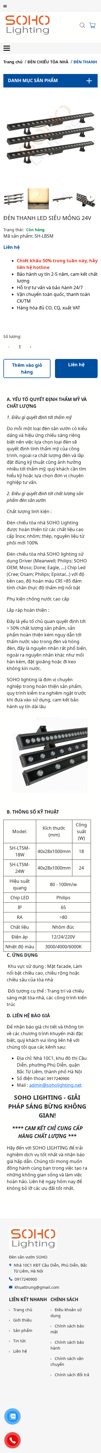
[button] (90, 197)
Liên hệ (11, 247)
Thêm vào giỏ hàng (27, 368)
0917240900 (58, 1078)
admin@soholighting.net (55, 1085)
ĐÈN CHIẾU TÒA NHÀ (47, 61)
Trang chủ (12, 61)
